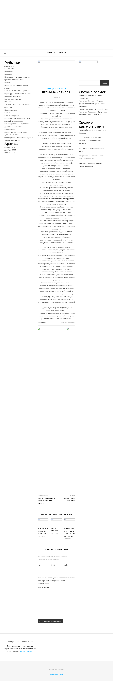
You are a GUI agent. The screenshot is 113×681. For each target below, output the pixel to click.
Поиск (104, 83)
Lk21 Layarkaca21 (85, 137)
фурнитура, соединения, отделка (17, 93)
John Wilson (83, 148)
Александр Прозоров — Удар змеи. (93, 112)
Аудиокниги (9, 66)
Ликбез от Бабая (56, 23)
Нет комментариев (67, 323)
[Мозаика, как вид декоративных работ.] (42, 410)
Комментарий (43, 588)
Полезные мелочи (11, 110)
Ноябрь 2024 (9, 152)
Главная (51, 53)
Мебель (7, 82)
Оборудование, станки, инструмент (18, 137)
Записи (62, 53)
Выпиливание (9, 129)
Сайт (66, 565)
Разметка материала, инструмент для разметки (90, 140)
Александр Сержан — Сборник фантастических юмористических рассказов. (92, 103)
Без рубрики (9, 69)
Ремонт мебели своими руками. (16, 91)
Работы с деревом (11, 115)
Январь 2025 (9, 147)
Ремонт (7, 113)
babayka (43, 323)
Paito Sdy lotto (84, 130)
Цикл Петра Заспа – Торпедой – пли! (93, 109)
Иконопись (8, 71)
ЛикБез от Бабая (26, 651)
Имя (40, 565)
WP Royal (61, 669)
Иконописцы (9, 74)
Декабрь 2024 (10, 150)
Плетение (8, 102)
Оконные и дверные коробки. (43, 531)
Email (53, 565)
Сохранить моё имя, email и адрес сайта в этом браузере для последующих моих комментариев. (56, 580)
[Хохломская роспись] (71, 410)
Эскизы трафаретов (12, 140)
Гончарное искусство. (13, 99)
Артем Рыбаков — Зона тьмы (90, 114)
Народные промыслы (12, 96)
